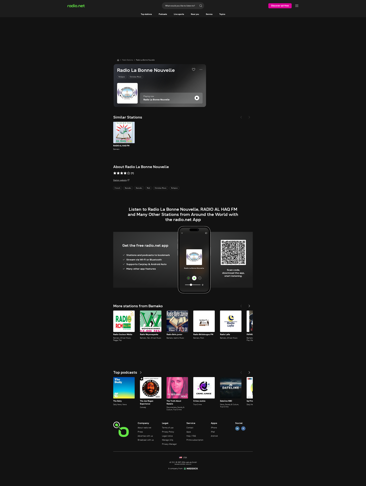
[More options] (201, 69)
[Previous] (241, 116)
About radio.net (144, 428)
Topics (222, 14)
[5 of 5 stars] (128, 173)
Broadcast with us (146, 440)
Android (214, 436)
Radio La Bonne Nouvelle (156, 100)
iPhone (214, 428)
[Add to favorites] (193, 69)
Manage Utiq (167, 440)
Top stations (146, 14)
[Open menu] (297, 5)
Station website (120, 180)
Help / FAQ (191, 436)
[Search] (200, 5)
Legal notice (167, 436)
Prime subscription (194, 440)
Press (140, 432)
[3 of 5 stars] (121, 173)
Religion (122, 77)
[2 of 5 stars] (118, 173)
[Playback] (197, 98)
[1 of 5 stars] (115, 173)
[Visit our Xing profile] (243, 428)
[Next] (249, 116)
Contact (189, 428)
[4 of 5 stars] (125, 173)
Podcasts (163, 14)
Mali (148, 188)
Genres (209, 14)
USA (185, 458)
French (117, 188)
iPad (213, 432)
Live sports (179, 14)
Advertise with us (145, 436)
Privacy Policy (168, 432)
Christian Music (136, 77)
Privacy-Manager (169, 444)
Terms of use (167, 428)
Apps (188, 432)
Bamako (128, 188)
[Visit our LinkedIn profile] (237, 428)
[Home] (118, 60)
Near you (195, 14)
